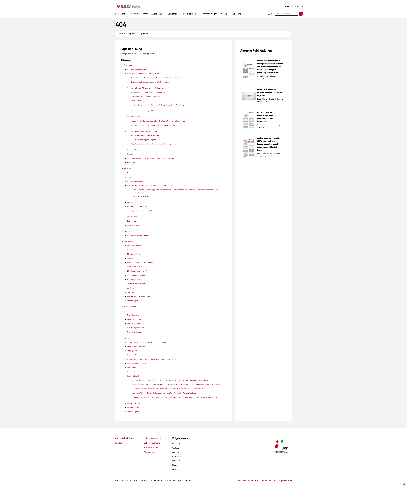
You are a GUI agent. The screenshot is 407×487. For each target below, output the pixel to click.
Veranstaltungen (209, 13)
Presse (223, 13)
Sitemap (146, 34)
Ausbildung (156, 13)
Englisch (299, 6)
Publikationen (189, 13)
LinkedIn (175, 452)
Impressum (284, 480)
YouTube (175, 448)
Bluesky (175, 444)
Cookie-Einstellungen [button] (246, 480)
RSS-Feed (176, 461)
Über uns (237, 13)
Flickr (174, 469)
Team (145, 13)
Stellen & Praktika (123, 438)
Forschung (120, 13)
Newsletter (176, 456)
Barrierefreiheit (151, 447)
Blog (174, 465)
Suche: (271, 13)
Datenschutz (267, 480)
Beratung (135, 13)
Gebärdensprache (152, 442)
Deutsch (289, 6)
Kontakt (119, 442)
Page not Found (133, 34)
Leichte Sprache (152, 438)
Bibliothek (172, 13)
